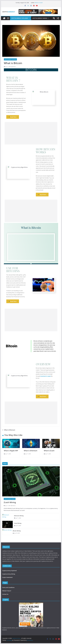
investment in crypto (45, 376)
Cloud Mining (17, 523)
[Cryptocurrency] (4, 18)
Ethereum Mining (18, 515)
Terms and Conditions (8, 587)
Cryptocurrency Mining (39, 18)
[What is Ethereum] (31, 440)
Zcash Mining (10, 502)
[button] (29, 18)
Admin (14, 66)
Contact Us (5, 594)
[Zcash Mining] (31, 481)
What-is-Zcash (39, 2)
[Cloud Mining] (7, 524)
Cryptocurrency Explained (19, 18)
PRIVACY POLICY (6, 591)
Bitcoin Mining (17, 531)
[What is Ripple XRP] (11, 440)
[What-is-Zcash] (51, 440)
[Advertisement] (31, 133)
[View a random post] (58, 18)
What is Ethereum (9, 430)
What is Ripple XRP (11, 451)
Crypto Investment (7, 577)
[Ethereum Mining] (7, 517)
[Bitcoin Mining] (6, 532)
